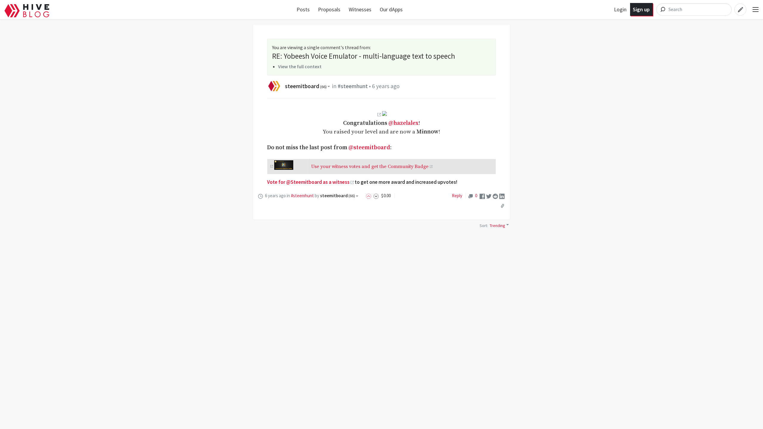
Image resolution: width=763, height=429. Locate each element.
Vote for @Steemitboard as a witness (308, 182)
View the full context (300, 66)
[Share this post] (502, 206)
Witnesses (360, 9)
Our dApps (391, 9)
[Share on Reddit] (495, 196)
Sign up (641, 9)
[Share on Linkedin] (502, 196)
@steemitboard (369, 147)
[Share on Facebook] (482, 196)
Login (620, 9)
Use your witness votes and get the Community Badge (370, 167)
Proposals (329, 9)
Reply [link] (457, 195)
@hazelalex (403, 123)
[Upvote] (369, 195)
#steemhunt (353, 86)
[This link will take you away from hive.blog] (378, 114)
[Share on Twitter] (488, 196)
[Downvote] (376, 195)
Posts (303, 9)
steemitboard (306, 86)
